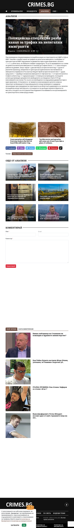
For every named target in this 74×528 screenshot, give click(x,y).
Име (7, 231)
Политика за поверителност (41, 525)
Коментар (9, 238)
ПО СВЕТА (47, 513)
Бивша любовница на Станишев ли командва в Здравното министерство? (49, 335)
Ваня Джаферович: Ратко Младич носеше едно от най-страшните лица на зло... (50, 416)
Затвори (15, 525)
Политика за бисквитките (58, 525)
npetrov (12, 51)
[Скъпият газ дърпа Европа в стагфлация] (53, 192)
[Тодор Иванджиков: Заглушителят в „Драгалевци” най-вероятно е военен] (53, 212)
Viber (22, 148)
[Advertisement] (21, 108)
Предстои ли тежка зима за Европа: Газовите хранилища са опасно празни (20, 176)
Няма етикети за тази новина (22, 154)
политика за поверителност (22, 521)
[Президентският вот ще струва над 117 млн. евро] (21, 212)
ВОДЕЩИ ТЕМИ (59, 513)
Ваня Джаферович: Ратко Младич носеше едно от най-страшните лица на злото (52, 176)
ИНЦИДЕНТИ (32, 11)
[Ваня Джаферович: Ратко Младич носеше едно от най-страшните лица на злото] (53, 172)
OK (24, 525)
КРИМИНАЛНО (17, 11)
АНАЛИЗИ (45, 11)
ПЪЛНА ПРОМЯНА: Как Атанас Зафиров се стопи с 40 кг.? (50, 388)
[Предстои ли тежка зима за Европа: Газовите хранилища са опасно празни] (21, 172)
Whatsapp (42, 148)
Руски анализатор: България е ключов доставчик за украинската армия (20, 196)
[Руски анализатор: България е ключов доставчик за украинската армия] (21, 192)
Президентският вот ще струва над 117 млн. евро (20, 218)
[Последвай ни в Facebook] (66, 5)
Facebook (11, 148)
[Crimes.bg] (19, 504)
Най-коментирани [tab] (25, 329)
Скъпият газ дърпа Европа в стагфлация (52, 197)
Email (39, 231)
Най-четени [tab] (11, 329)
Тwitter (31, 148)
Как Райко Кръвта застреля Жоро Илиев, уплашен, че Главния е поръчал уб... (50, 361)
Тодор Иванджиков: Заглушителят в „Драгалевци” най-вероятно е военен (53, 217)
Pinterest (54, 148)
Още (54, 11)
